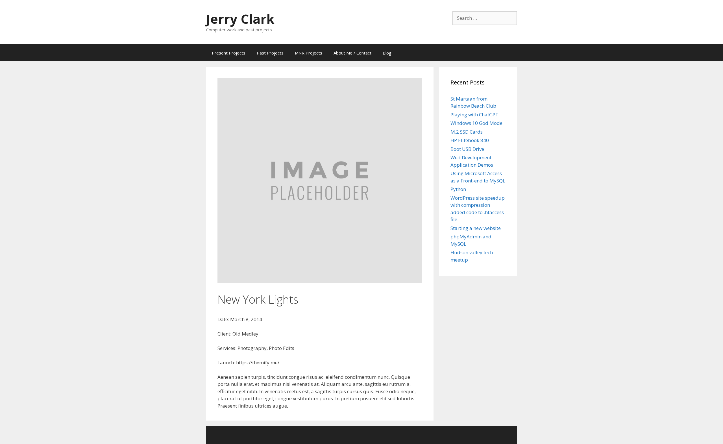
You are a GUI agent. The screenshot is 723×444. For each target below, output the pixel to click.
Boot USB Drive (467, 149)
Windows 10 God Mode (476, 123)
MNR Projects (308, 53)
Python (458, 189)
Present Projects (228, 53)
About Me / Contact (352, 53)
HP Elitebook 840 (469, 140)
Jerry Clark (240, 18)
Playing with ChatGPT (474, 114)
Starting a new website (475, 228)
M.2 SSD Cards (466, 132)
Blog (387, 53)
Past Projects (270, 53)
